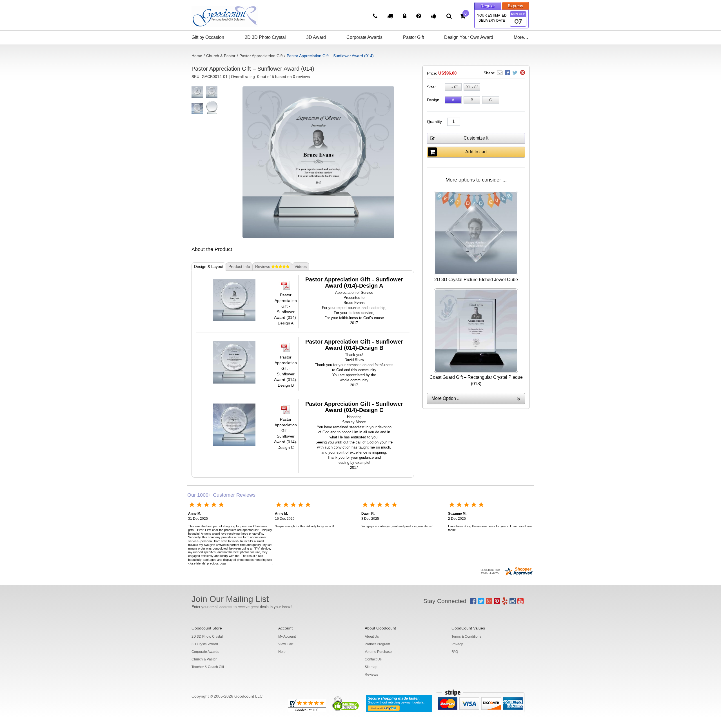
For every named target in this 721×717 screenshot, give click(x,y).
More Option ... (445, 398)
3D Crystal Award (205, 644)
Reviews (371, 674)
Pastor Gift (413, 37)
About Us (372, 636)
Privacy (457, 644)
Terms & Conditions (466, 636)
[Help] (419, 16)
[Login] (405, 16)
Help (282, 652)
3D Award (316, 37)
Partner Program (377, 644)
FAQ (454, 652)
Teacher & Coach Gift (208, 667)
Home (197, 55)
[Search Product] (449, 16)
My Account (287, 636)
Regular (487, 5)
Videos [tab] (301, 266)
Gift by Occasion (208, 37)
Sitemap (371, 667)
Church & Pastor (220, 55)
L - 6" (453, 87)
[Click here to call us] (376, 16)
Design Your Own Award (468, 37)
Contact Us (373, 659)
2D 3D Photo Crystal (265, 37)
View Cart (285, 644)
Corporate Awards (364, 37)
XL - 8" (472, 87)
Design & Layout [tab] (208, 266)
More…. (521, 37)
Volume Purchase (378, 652)
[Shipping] (390, 16)
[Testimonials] (434, 16)
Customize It (476, 138)
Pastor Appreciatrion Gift (261, 55)
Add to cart (476, 151)
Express (515, 5)
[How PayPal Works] (399, 703)
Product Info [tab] (239, 266)
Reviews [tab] (263, 266)
